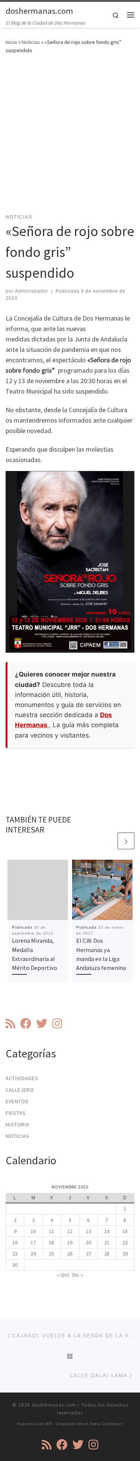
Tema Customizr (106, 1423)
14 (106, 1231)
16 (15, 1242)
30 (15, 1264)
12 (69, 1231)
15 (125, 1231)
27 (88, 1253)
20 (88, 1242)
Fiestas (16, 1113)
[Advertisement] (70, 138)
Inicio (11, 42)
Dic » (77, 1274)
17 (33, 1242)
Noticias (31, 42)
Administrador (31, 291)
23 (15, 1253)
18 (51, 1242)
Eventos (17, 1101)
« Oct (63, 1274)
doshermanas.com (54, 1405)
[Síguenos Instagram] (57, 1023)
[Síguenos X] (41, 1023)
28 (106, 1253)
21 (106, 1242)
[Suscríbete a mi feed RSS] (10, 1023)
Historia (17, 1124)
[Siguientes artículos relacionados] (126, 841)
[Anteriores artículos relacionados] (108, 841)
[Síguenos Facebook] (25, 1023)
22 (125, 1242)
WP (49, 1423)
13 (88, 1231)
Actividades (22, 1078)
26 (69, 1253)
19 (69, 1242)
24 (33, 1253)
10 (33, 1231)
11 (51, 1231)
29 (125, 1253)
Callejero (20, 1089)
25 (51, 1253)
